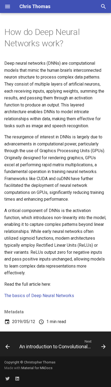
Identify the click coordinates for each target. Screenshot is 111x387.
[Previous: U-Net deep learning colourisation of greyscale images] (7, 345)
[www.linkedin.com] (17, 378)
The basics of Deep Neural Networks (39, 295)
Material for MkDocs (37, 368)
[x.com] (7, 378)
